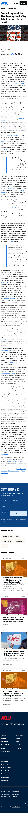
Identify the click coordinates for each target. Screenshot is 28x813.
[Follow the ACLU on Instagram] (11, 724)
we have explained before (8, 373)
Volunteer (18, 748)
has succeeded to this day (15, 461)
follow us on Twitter (13, 471)
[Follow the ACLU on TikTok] (15, 724)
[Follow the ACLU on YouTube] (7, 724)
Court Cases (4, 764)
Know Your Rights (6, 770)
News (2, 774)
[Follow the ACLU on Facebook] (3, 724)
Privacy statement (15, 794)
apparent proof (5, 282)
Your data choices (5, 796)
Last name (15, 500)
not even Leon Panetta (10, 298)
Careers (3, 738)
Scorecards (4, 780)
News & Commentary (8, 9)
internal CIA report (19, 83)
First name (4, 500)
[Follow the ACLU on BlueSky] (23, 724)
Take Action (19, 745)
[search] (25, 803)
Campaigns (4, 761)
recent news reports (13, 135)
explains (11, 241)
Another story (5, 141)
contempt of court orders (9, 188)
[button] (19, 54)
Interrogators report (6, 339)
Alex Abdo (3, 49)
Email (3, 506)
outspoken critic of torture (17, 212)
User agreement (5, 794)
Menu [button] (16, 3)
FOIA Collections (6, 767)
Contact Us (4, 741)
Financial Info (5, 745)
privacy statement (22, 521)
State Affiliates (5, 751)
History (3, 748)
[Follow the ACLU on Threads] (19, 724)
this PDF (5, 149)
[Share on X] (16, 55)
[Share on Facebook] (12, 55)
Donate (23, 3)
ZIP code (4, 512)
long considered (14, 362)
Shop (17, 741)
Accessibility (14, 796)
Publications (5, 777)
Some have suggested (7, 126)
